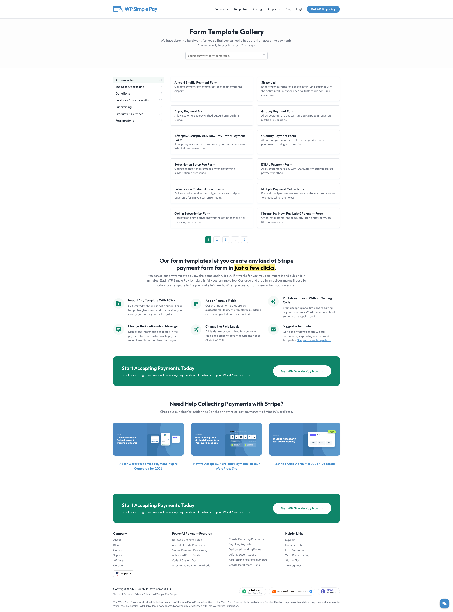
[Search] (264, 55)
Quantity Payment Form (278, 136)
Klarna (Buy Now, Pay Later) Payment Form (292, 213)
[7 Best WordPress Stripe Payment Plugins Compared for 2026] (148, 439)
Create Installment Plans (244, 564)
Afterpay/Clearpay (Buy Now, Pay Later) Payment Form (209, 138)
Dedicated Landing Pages (245, 549)
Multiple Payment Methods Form (284, 189)
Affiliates (119, 560)
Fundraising (123, 107)
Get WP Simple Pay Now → (302, 371)
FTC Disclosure (294, 550)
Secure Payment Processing (189, 550)
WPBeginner (293, 565)
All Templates (124, 80)
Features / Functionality (132, 100)
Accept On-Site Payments (188, 545)
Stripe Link (268, 82)
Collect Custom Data (185, 560)
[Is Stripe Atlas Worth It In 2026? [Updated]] (304, 439)
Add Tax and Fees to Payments (248, 559)
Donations (122, 93)
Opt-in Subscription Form (192, 213)
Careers (118, 565)
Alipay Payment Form (189, 111)
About (117, 540)
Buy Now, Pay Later (241, 544)
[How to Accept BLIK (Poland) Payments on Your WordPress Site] (226, 439)
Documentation (295, 545)
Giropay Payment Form (278, 111)
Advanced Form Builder (187, 555)
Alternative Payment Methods (191, 565)
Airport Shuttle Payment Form (196, 82)
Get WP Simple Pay (323, 9)
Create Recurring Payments (246, 539)
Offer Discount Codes (242, 554)
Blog (116, 545)
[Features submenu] (227, 9)
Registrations (124, 120)
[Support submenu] (279, 9)
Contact (118, 550)
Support (118, 555)
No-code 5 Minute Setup (187, 540)
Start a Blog (292, 560)
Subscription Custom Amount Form (199, 189)
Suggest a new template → (314, 340)
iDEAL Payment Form (276, 164)
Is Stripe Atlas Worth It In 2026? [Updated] (304, 464)
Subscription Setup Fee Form (194, 164)
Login (299, 9)
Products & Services (129, 114)
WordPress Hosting (297, 555)
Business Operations (129, 87)
